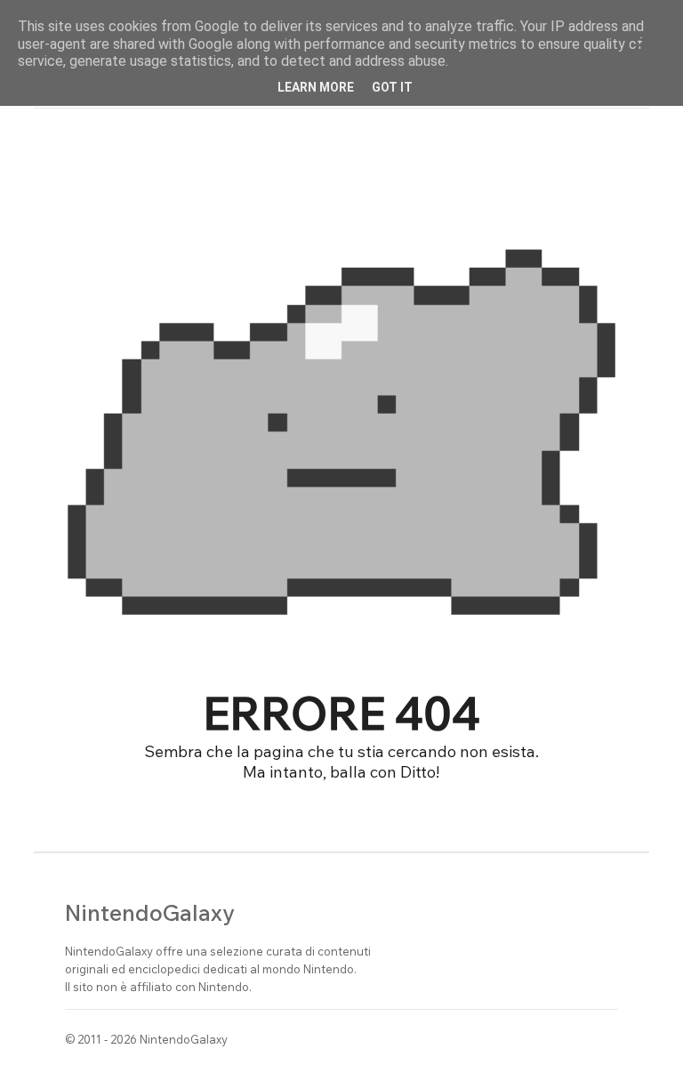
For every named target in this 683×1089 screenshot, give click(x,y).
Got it (392, 87)
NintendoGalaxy (150, 912)
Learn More (315, 87)
